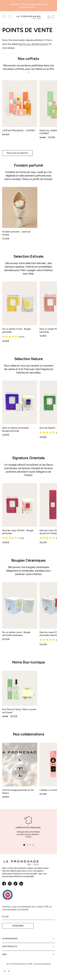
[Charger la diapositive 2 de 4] (27, 845)
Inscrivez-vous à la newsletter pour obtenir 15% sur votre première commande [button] (27, 908)
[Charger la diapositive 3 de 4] (29, 845)
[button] (4, 16)
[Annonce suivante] (51, 5)
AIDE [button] (4, 954)
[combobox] (6, 971)
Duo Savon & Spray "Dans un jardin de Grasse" (19, 711)
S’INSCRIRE (18, 926)
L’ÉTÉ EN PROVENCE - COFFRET (18, 130)
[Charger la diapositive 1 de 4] (24, 845)
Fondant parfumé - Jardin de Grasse (16, 233)
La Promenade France (17, 964)
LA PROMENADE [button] (10, 938)
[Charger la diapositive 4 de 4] (32, 845)
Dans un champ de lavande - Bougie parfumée (16, 429)
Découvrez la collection (17, 153)
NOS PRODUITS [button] (9, 946)
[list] (28, 113)
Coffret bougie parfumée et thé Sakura (17, 791)
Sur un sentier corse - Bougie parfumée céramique (16, 633)
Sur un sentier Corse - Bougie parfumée (16, 330)
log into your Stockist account (33, 44)
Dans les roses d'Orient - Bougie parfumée (17, 532)
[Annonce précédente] (5, 5)
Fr (4, 971)
